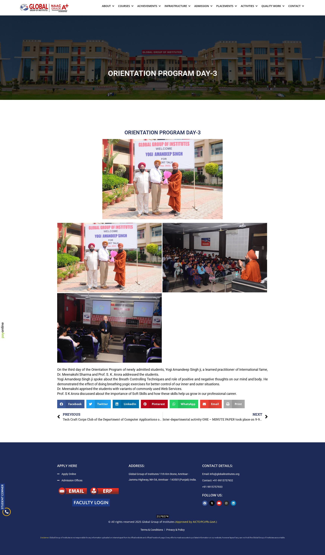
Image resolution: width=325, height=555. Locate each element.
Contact (294, 6)
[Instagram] (226, 503)
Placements (224, 6)
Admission (201, 6)
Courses (124, 6)
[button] (70, 404)
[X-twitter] (212, 503)
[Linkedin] (233, 503)
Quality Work (271, 6)
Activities (247, 6)
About (106, 6)
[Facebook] (204, 503)
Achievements (147, 6)
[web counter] (162, 516)
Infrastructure (176, 6)
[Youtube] (219, 503)
